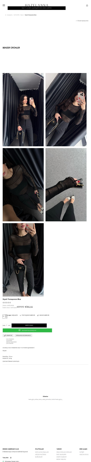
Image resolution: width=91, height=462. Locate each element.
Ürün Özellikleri (10, 339)
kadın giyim (31, 399)
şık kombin (48, 399)
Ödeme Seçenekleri (11, 342)
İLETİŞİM (82, 452)
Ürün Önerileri (9, 343)
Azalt (4, 325)
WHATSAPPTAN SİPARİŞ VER (29, 330)
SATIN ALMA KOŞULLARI (42, 452)
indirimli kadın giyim (57, 399)
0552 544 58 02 (84, 454)
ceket (43, 399)
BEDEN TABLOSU (61, 459)
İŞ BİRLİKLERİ (38, 457)
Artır (9, 325)
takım (40, 399)
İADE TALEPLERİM (61, 454)
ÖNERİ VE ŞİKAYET (62, 457)
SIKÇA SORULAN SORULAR (64, 452)
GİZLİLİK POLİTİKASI (40, 454)
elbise (36, 399)
